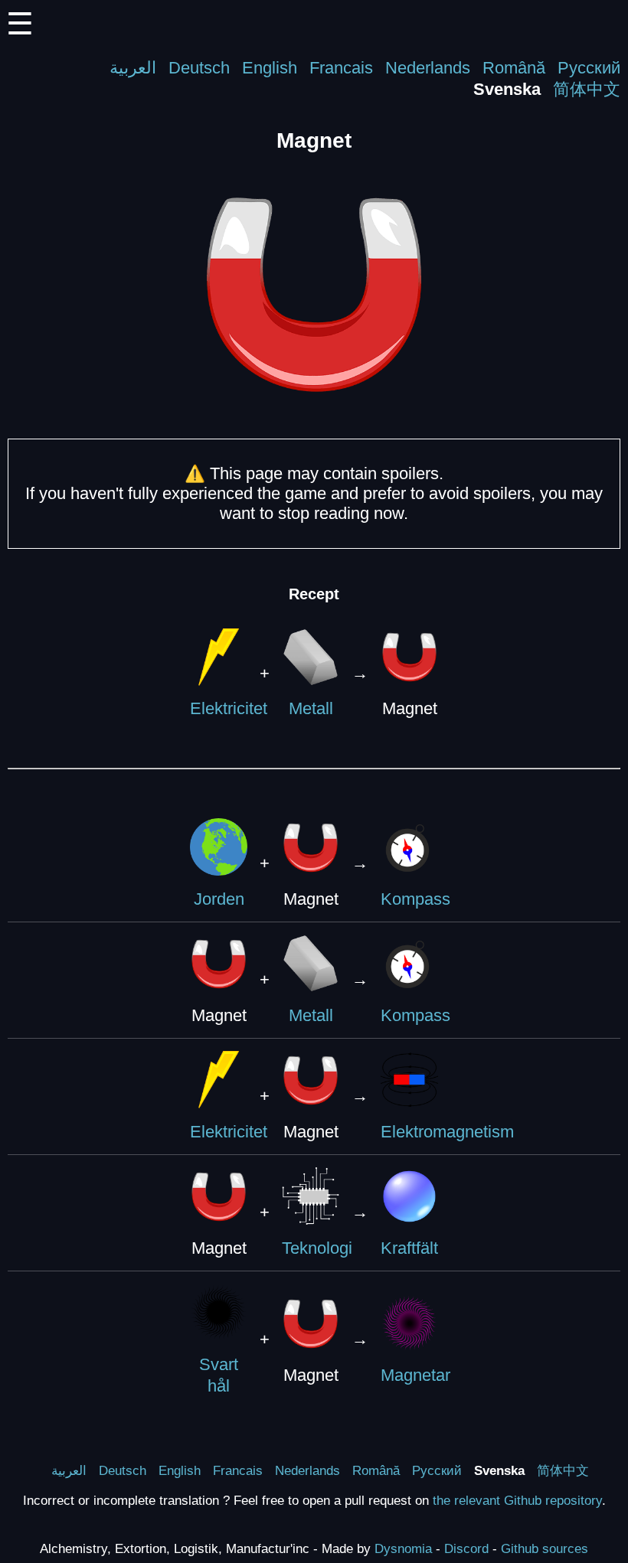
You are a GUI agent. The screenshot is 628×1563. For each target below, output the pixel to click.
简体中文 (586, 89)
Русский (589, 67)
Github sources (544, 1548)
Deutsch (199, 67)
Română (513, 67)
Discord (466, 1548)
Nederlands (427, 67)
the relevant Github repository (517, 1500)
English (269, 67)
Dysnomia (403, 1548)
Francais (341, 67)
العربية (133, 67)
